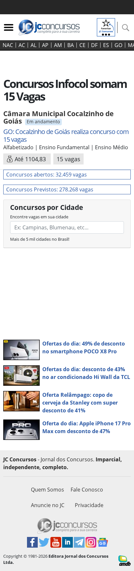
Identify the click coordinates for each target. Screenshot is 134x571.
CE (82, 45)
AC (22, 45)
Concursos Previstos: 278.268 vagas (49, 189)
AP (45, 45)
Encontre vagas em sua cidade (39, 217)
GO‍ (118, 45)
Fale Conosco (87, 489)
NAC (8, 45)
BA (70, 45)
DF (94, 45)
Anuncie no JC (47, 505)
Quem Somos (47, 489)
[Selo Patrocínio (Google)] (106, 26)
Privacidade (89, 505)
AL (33, 45)
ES (106, 45)
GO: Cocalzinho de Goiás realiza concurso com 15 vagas (66, 135)
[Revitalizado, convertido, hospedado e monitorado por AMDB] (124, 560)
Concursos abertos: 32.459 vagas (46, 174)
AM (58, 45)
